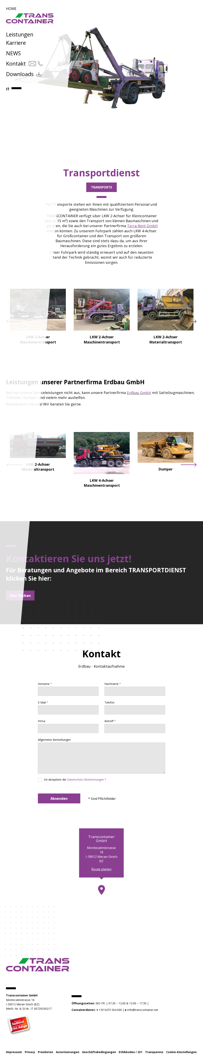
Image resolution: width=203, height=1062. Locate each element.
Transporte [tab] (101, 187)
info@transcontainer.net (142, 1010)
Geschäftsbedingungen (99, 1052)
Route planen (101, 869)
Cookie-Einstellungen (181, 1052)
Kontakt (16, 63)
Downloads (20, 74)
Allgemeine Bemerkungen (54, 740)
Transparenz (154, 1052)
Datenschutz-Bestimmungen (85, 779)
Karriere (16, 42)
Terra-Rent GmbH (142, 225)
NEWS (13, 53)
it (8, 89)
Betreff (108, 721)
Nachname (111, 684)
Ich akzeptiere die (74, 779)
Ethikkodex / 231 (130, 1052)
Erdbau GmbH (139, 392)
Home (11, 8)
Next (189, 321)
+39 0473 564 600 (110, 1010)
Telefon (109, 702)
